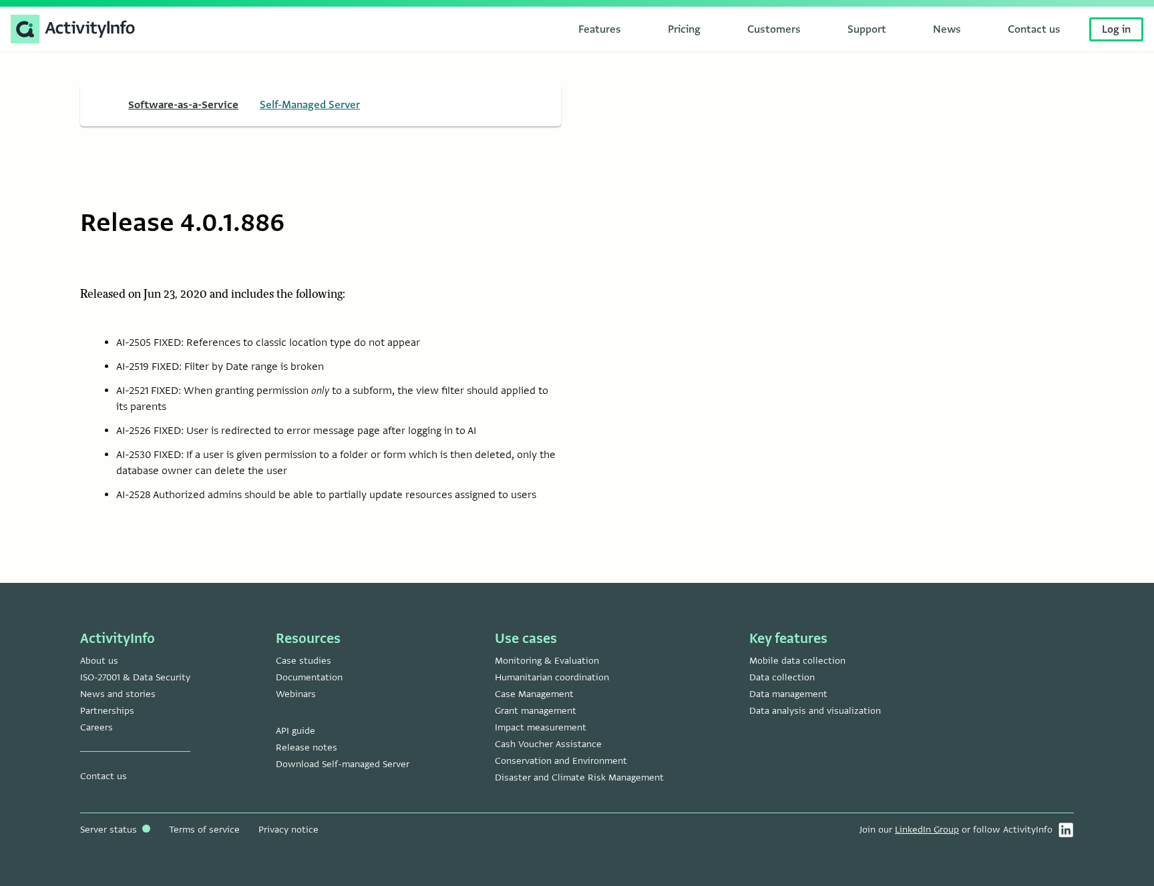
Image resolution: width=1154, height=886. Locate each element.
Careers (96, 727)
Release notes (306, 747)
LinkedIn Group (927, 829)
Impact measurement (540, 727)
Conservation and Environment (561, 760)
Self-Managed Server (310, 105)
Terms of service (204, 829)
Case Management (534, 694)
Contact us (103, 776)
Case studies (303, 660)
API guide (295, 730)
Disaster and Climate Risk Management (579, 777)
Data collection (782, 677)
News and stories (118, 694)
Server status (110, 829)
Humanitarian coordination (552, 677)
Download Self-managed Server (342, 764)
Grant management (535, 710)
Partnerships (107, 710)
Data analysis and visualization (815, 710)
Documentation (309, 677)
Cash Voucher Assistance (548, 744)
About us (99, 660)
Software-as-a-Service (183, 105)
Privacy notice (288, 829)
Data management (788, 694)
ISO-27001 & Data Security (135, 677)
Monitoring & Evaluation (547, 660)
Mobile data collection (797, 660)
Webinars (296, 694)
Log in (1116, 29)
